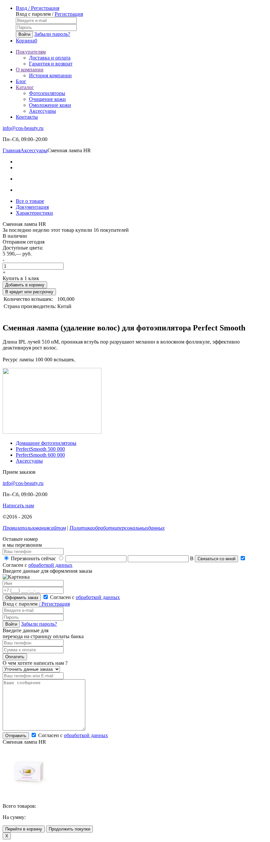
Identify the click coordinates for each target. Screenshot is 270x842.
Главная (11, 150)
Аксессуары (42, 111)
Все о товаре (30, 201)
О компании (29, 69)
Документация (32, 207)
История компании (50, 75)
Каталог (25, 87)
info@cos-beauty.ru (23, 128)
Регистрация (69, 14)
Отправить (15, 735)
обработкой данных (50, 565)
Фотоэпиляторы (47, 93)
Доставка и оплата (49, 57)
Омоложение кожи (50, 105)
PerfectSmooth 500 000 (40, 449)
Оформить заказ (21, 597)
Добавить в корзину (24, 284)
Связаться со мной (216, 558)
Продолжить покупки (69, 829)
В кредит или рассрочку (29, 291)
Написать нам (18, 505)
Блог (21, 81)
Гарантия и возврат (50, 63)
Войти (24, 34)
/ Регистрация (54, 604)
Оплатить (14, 656)
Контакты (27, 117)
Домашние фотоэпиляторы (46, 443)
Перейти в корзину (23, 829)
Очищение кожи (47, 99)
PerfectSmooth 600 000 (40, 455)
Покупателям (31, 52)
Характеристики (34, 213)
